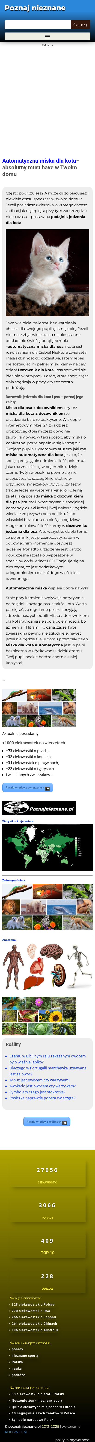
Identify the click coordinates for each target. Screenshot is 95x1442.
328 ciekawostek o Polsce (33, 1304)
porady (17, 1349)
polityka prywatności (72, 1440)
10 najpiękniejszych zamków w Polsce (43, 1413)
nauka (17, 1368)
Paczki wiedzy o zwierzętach (25, 787)
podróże (18, 1375)
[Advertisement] (47, 95)
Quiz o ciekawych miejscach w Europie (44, 1407)
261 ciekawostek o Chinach (34, 1323)
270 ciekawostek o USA (31, 1311)
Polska (17, 1362)
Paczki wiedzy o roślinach (44, 1122)
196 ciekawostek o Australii (35, 1330)
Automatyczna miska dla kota (39, 161)
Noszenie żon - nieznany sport (37, 1400)
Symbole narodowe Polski (33, 1419)
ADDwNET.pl (16, 1432)
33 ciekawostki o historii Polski (38, 1394)
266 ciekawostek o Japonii (34, 1317)
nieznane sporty (25, 1355)
